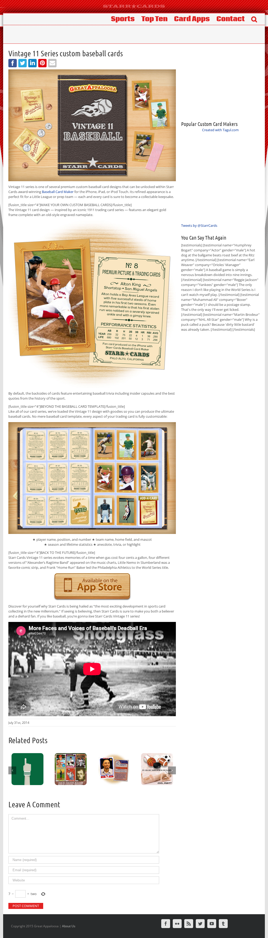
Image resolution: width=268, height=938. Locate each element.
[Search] (254, 19)
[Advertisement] (220, 81)
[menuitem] (126, 19)
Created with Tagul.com (220, 130)
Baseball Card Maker (58, 191)
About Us (68, 926)
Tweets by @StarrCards (199, 225)
